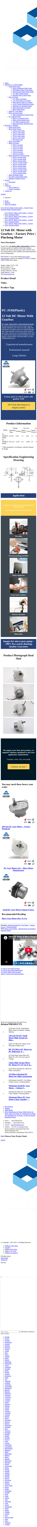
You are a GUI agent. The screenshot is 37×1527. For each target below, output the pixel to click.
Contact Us (8, 191)
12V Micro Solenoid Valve (21, 122)
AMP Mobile (9, 1110)
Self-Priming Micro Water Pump (23, 90)
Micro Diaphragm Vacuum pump (19, 155)
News (6, 184)
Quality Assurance (14, 189)
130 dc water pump (19, 131)
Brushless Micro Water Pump (22, 95)
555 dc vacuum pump (19, 173)
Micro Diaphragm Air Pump (21, 108)
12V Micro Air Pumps (20, 99)
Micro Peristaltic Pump (16, 175)
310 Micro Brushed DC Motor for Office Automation (20, 1075)
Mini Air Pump (13, 97)
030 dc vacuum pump (19, 157)
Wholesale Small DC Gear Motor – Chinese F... (19, 1087)
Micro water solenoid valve (21, 120)
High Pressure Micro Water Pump (23, 92)
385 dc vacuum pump (19, 164)
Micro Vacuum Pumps (16, 113)
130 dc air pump (18, 147)
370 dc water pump (19, 136)
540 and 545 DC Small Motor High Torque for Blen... (18, 1038)
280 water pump (18, 139)
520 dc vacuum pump (19, 168)
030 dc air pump (18, 145)
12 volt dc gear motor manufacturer (12, 970)
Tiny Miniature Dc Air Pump (14, 1115)
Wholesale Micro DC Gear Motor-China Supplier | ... (19, 1098)
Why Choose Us (14, 187)
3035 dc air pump (18, 154)
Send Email (4, 1258)
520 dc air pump (18, 152)
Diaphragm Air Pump (28, 1114)
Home (7, 83)
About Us (8, 185)
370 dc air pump (18, 150)
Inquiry (3, 1140)
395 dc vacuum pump (19, 166)
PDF (2, 274)
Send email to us (9, 274)
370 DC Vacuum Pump (20, 162)
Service (7, 180)
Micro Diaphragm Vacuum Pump (23, 115)
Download (12, 182)
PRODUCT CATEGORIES (14, 85)
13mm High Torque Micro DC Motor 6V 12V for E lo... (20, 1064)
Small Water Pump (14, 86)
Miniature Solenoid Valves (17, 178)
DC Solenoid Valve (15, 116)
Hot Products (9, 1106)
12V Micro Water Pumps (20, 93)
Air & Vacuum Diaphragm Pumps (23, 104)
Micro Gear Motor (14, 141)
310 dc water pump (19, 134)
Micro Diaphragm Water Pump (22, 88)
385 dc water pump (19, 132)
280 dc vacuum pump (19, 161)
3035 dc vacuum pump (20, 170)
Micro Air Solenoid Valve (21, 118)
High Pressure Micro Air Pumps (23, 102)
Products (7, 203)
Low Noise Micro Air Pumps (22, 101)
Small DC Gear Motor (16, 111)
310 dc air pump (18, 148)
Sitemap (7, 1108)
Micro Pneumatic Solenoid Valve (23, 124)
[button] (18, 406)
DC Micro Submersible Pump (18, 177)
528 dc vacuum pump (19, 171)
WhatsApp (4, 1260)
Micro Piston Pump (19, 109)
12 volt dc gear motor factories (10, 968)
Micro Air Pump (14, 143)
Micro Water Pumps (15, 129)
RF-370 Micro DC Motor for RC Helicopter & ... (20, 1050)
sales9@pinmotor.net (17, 1125)
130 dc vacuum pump (19, 159)
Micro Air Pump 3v (15, 1114)
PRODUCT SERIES (11, 125)
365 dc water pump (19, 138)
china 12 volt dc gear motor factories (12, 974)
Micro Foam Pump (14, 127)
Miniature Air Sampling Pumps (22, 106)
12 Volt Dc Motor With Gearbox (11, 972)
